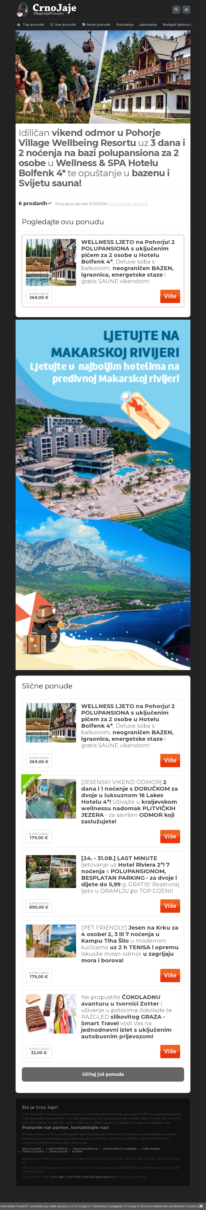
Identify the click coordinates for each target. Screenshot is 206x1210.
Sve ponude (63, 24)
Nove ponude (96, 24)
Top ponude (30, 24)
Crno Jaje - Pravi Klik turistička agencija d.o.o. (83, 1177)
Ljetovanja (148, 24)
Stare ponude (58, 1151)
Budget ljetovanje (178, 24)
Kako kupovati (31, 1148)
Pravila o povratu (33, 1151)
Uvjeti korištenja (57, 1148)
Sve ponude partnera (128, 204)
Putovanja (124, 24)
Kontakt (77, 1151)
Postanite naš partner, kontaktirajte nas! (65, 1127)
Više (170, 296)
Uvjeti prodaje (150, 1148)
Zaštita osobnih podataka (119, 1148)
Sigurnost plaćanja (85, 1148)
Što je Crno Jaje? (40, 1107)
